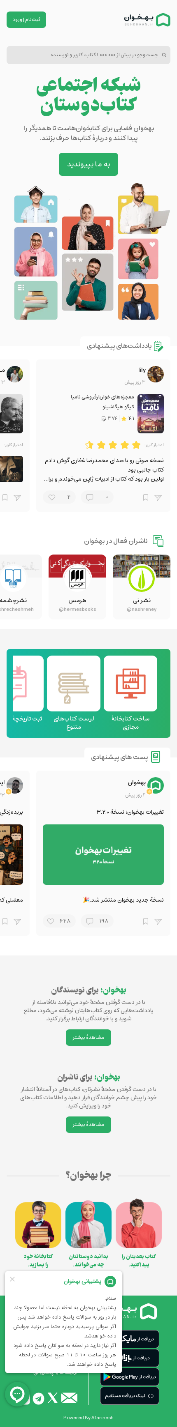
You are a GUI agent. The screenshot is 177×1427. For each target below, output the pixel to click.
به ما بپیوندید (88, 164)
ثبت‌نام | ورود (26, 19)
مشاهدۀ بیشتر (88, 1037)
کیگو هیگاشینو (118, 407)
